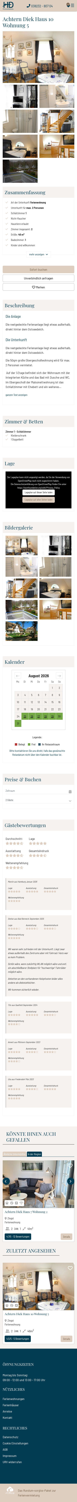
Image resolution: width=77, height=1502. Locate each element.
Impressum (9, 1456)
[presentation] (6, 1181)
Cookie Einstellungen (15, 1443)
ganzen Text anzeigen (16, 394)
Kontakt (7, 1417)
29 (52, 716)
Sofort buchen (38, 269)
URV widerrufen (12, 1462)
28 (45, 716)
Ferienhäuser (11, 1405)
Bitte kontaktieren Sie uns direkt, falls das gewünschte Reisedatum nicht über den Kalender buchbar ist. (37, 752)
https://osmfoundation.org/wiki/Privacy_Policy (38, 487)
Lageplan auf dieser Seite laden (38, 492)
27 (38, 716)
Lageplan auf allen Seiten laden (38, 499)
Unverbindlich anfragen (38, 278)
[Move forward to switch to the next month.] (59, 675)
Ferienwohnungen (14, 1399)
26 (32, 716)
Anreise (7, 1411)
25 (25, 716)
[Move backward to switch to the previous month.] (18, 675)
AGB (5, 1449)
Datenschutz (10, 1437)
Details (66, 1236)
